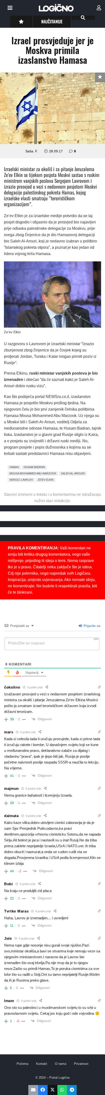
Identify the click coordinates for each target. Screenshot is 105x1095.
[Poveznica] (99, 7)
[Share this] (43, 1090)
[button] (10, 7)
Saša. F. (31, 151)
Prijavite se (91, 626)
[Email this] (33, 1090)
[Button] (21, 22)
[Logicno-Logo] (56, 7)
